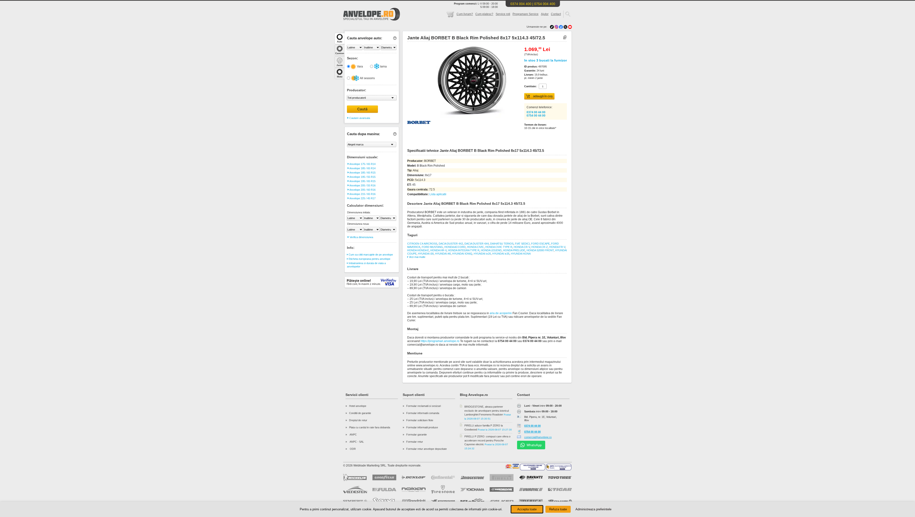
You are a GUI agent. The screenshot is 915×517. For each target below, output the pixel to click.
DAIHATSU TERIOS (501, 243)
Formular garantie (416, 434)
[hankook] (501, 489)
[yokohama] (472, 489)
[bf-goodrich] (414, 501)
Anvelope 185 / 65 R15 (362, 172)
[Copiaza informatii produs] (565, 37)
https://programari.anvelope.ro (440, 341)
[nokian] (414, 489)
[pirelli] (501, 477)
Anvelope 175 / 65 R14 (362, 164)
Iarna (383, 66)
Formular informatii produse (422, 427)
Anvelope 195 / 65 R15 (362, 181)
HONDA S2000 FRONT (540, 250)
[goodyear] (384, 477)
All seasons (367, 78)
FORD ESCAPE (540, 243)
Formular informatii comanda (422, 413)
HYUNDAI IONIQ (462, 253)
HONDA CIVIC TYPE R (498, 247)
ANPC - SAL (356, 441)
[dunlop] (414, 477)
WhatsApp (534, 445)
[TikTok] (552, 26)
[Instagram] (556, 26)
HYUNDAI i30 (426, 253)
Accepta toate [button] (527, 509)
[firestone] (443, 489)
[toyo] (560, 477)
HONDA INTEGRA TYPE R (463, 250)
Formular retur (414, 441)
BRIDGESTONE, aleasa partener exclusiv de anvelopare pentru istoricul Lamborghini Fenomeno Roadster (486, 410)
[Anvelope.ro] (371, 19)
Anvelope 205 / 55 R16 (362, 185)
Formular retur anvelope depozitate (426, 448)
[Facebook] (561, 26)
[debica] (531, 501)
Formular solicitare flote (419, 420)
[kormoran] (443, 501)
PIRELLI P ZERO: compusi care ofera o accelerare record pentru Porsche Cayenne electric (487, 440)
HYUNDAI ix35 (500, 253)
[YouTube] (570, 26)
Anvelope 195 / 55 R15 (362, 176)
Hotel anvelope (357, 405)
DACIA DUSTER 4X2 (451, 243)
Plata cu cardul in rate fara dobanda (369, 427)
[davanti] (531, 478)
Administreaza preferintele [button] (593, 509)
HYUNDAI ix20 (482, 253)
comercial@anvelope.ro (538, 437)
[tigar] (560, 489)
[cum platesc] (512, 466)
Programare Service (526, 14)
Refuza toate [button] (558, 509)
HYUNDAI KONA (521, 253)
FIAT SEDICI (522, 243)
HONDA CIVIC (475, 247)
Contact (556, 14)
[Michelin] (355, 477)
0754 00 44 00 (536, 115)
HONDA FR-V (557, 247)
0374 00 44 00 (536, 112)
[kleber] (472, 501)
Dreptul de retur (358, 420)
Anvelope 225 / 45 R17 (362, 198)
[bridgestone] (472, 477)
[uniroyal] (531, 489)
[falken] (501, 501)
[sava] (384, 501)
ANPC (353, 434)
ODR (352, 448)
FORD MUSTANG (432, 247)
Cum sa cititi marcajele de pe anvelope (370, 254)
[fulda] (384, 489)
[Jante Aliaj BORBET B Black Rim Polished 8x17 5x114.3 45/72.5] (461, 117)
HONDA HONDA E (418, 250)
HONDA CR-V (522, 247)
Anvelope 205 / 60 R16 (362, 189)
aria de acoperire (501, 313)
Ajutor (545, 14)
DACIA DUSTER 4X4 (476, 243)
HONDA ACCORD (455, 247)
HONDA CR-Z (539, 247)
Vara (359, 66)
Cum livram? (465, 14)
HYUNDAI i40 (443, 253)
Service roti (503, 14)
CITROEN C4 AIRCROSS (422, 243)
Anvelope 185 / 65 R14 (362, 168)
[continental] (443, 478)
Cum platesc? (484, 14)
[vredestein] (355, 489)
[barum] (560, 501)
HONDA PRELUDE (514, 250)
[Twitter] (566, 26)
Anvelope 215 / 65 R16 (362, 194)
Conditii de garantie (360, 413)
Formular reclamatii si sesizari (423, 405)
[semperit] (355, 501)
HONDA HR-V (438, 250)
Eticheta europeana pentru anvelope (369, 258)
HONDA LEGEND (491, 250)
